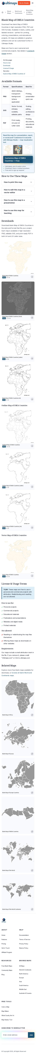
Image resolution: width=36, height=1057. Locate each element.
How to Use (7, 63)
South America (23, 985)
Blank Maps (9, 12)
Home (3, 935)
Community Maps (7, 970)
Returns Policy (23, 948)
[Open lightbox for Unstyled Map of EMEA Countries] (7, 149)
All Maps (21, 966)
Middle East (22, 989)
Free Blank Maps (7, 966)
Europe (21, 977)
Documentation (24, 935)
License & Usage (8, 68)
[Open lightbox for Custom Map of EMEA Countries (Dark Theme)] (17, 149)
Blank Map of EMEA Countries (29, 12)
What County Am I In (8, 1015)
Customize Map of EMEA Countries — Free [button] (15, 159)
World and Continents (18, 12)
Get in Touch (6, 948)
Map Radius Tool (7, 1020)
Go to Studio (24, 3)
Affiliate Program (7, 952)
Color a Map (5, 1007)
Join (31, 1035)
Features (4, 939)
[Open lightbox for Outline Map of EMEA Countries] (27, 149)
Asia (20, 981)
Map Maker (5, 1011)
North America (23, 974)
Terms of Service (24, 939)
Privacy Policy (23, 944)
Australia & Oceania (25, 993)
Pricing (4, 944)
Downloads (6, 65)
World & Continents (25, 970)
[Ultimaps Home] (2, 12)
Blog (3, 974)
